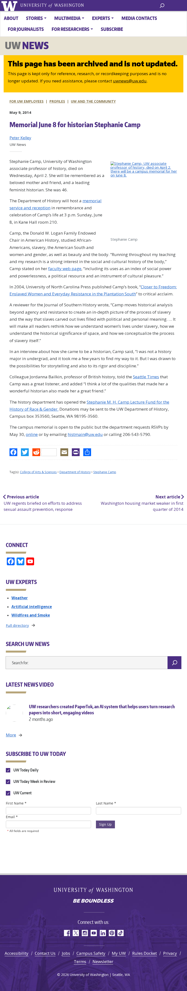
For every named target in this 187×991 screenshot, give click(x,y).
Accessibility (16, 953)
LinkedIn (102, 933)
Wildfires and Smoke (30, 615)
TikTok (120, 933)
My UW (119, 953)
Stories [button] (34, 18)
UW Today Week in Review (34, 781)
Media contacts (139, 18)
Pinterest (111, 933)
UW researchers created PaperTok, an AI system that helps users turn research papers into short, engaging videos (102, 713)
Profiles (57, 101)
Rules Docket (144, 953)
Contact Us (45, 953)
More (11, 735)
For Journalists (26, 29)
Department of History (75, 472)
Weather (19, 597)
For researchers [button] (70, 29)
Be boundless (93, 901)
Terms (80, 961)
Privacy (170, 953)
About (11, 18)
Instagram (84, 933)
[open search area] (162, 5)
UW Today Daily (25, 770)
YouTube (93, 933)
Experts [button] (101, 18)
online (32, 434)
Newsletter (103, 961)
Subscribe (112, 29)
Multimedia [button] (67, 18)
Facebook (66, 933)
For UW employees (26, 101)
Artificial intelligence (31, 606)
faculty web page (64, 268)
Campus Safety (90, 953)
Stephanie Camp (104, 472)
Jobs (66, 953)
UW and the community (93, 101)
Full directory (17, 625)
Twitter (75, 933)
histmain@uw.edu (85, 434)
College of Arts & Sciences (38, 472)
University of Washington (10, 5)
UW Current (22, 793)
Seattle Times (146, 377)
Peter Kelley (20, 138)
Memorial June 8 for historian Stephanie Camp (74, 124)
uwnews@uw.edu (130, 81)
